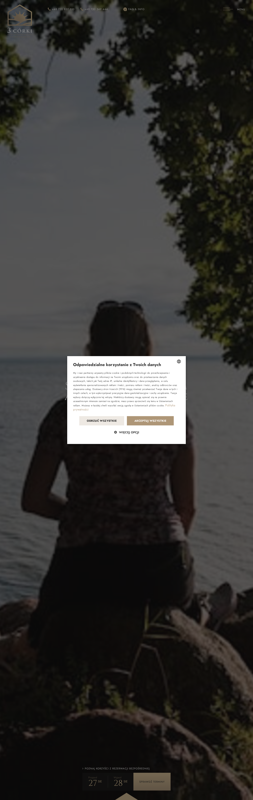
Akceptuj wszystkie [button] (150, 421)
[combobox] (179, 361)
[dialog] (126, 400)
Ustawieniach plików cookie (149, 405)
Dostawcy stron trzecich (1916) (109, 389)
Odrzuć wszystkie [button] (102, 421)
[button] (126, 432)
